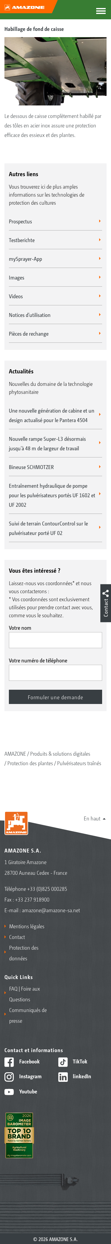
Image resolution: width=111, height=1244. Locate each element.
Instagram (29, 1076)
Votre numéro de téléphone (38, 660)
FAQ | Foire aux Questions (24, 994)
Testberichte (22, 239)
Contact (17, 936)
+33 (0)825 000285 (47, 888)
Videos (16, 296)
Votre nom (20, 627)
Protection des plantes (30, 762)
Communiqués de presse (28, 1015)
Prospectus (20, 221)
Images (16, 277)
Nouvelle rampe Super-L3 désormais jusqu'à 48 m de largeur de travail (47, 443)
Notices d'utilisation (30, 314)
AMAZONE (15, 753)
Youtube (27, 1091)
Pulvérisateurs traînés (79, 762)
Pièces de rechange (29, 333)
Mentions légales (26, 926)
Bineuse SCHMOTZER (31, 466)
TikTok (79, 1061)
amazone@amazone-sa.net (51, 910)
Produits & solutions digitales (60, 753)
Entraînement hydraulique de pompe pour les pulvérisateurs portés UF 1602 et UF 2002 (52, 495)
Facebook (29, 1061)
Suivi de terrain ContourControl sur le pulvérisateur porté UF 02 (48, 527)
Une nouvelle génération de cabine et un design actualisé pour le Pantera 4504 (51, 415)
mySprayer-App (25, 258)
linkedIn (81, 1076)
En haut (92, 818)
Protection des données (23, 953)
